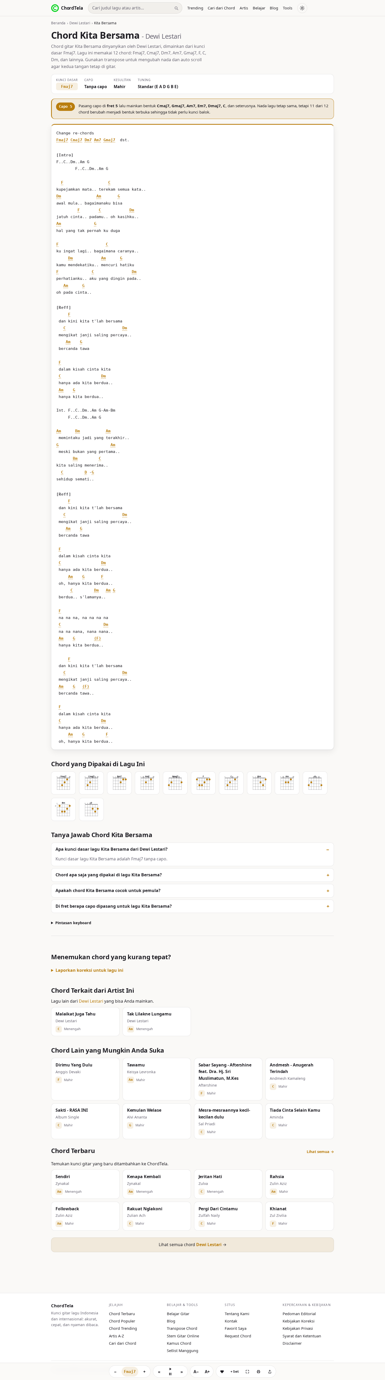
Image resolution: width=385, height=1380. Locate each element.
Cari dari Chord (221, 7)
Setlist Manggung (182, 1350)
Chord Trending (123, 1328)
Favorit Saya (235, 1328)
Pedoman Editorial (299, 1313)
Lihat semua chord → (193, 1244)
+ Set (234, 1371)
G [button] (119, 196)
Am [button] (98, 196)
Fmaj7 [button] (62, 140)
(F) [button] (97, 638)
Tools (287, 7)
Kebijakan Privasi (298, 1328)
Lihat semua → (320, 1151)
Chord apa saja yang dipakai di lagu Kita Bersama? (109, 875)
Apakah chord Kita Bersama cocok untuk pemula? (108, 890)
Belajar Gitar (178, 1313)
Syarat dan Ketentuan (302, 1335)
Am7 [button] (97, 140)
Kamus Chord (179, 1343)
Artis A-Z (116, 1335)
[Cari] (176, 8)
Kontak (231, 1321)
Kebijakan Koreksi (299, 1321)
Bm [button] (77, 431)
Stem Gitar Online (183, 1335)
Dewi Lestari (79, 23)
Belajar (259, 7)
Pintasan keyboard (73, 922)
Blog (274, 7)
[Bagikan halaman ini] (270, 1372)
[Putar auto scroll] (170, 1372)
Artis (244, 7)
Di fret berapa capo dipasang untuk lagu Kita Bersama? (114, 906)
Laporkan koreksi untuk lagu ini (89, 970)
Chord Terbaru (122, 1313)
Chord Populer (122, 1321)
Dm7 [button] (88, 140)
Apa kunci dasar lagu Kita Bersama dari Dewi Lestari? (112, 849)
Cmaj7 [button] (76, 140)
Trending (195, 7)
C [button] (109, 182)
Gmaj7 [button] (109, 140)
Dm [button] (58, 196)
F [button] (62, 182)
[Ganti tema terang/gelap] (302, 8)
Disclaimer (292, 1343)
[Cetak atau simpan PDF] (258, 1372)
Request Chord (238, 1335)
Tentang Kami (237, 1313)
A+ (207, 1371)
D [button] (86, 472)
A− (196, 1371)
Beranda (58, 23)
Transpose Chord (182, 1328)
